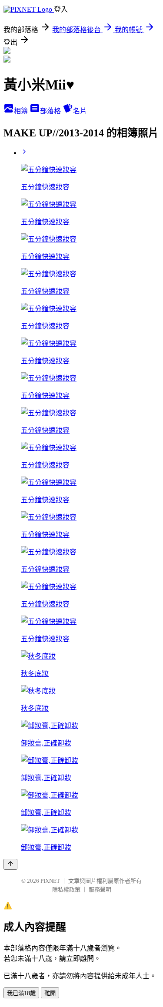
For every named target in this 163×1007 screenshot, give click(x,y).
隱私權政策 (66, 889)
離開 (50, 993)
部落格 (51, 111)
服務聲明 (100, 889)
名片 (80, 111)
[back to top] (10, 864)
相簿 (22, 111)
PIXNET (50, 881)
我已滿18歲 (21, 993)
